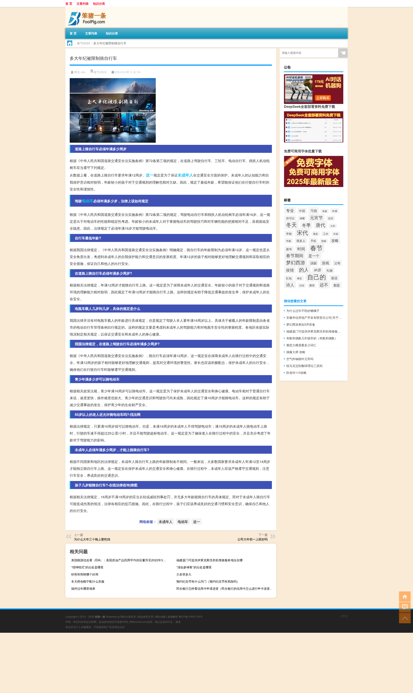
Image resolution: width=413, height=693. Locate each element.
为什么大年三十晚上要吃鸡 (92, 539)
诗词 (301, 285)
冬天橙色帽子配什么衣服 (87, 581)
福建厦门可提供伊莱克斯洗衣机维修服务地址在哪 (209, 560)
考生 (299, 278)
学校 (289, 234)
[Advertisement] (129, 663)
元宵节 (316, 218)
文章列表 (83, 3)
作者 (334, 211)
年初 (335, 233)
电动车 (87, 201)
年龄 (288, 241)
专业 (290, 210)
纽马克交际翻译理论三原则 (304, 366)
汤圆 (313, 263)
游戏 (325, 262)
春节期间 (294, 255)
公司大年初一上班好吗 (252, 539)
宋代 (302, 232)
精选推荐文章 (145, 616)
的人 (304, 269)
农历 (330, 218)
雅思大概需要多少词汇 (301, 345)
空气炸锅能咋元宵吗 (299, 359)
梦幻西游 (295, 262)
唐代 (320, 224)
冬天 (291, 224)
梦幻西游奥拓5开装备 (300, 324)
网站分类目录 (128, 616)
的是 (317, 270)
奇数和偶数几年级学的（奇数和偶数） (311, 338)
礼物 (330, 270)
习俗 (313, 210)
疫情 (290, 270)
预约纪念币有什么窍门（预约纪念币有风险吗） (208, 581)
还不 (324, 285)
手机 (313, 241)
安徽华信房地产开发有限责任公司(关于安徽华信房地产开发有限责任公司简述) (314, 317)
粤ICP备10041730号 (191, 616)
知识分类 (99, 3)
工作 (325, 233)
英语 (334, 277)
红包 (289, 278)
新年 (289, 249)
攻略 (335, 240)
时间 (301, 248)
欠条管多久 (183, 574)
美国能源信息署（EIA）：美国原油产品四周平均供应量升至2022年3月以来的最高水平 (120, 560)
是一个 (313, 255)
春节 (316, 247)
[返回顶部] (404, 618)
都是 (336, 285)
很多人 (300, 240)
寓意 (315, 233)
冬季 (306, 225)
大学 (332, 225)
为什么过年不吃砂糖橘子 (302, 310)
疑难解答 (173, 616)
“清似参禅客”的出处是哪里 (194, 567)
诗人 (290, 285)
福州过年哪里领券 (83, 588)
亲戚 (324, 211)
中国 (302, 211)
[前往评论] (404, 607)
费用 (311, 285)
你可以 (290, 218)
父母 (337, 263)
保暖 (302, 218)
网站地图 (160, 616)
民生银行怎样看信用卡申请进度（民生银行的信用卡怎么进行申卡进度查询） (225, 588)
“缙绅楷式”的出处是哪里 (87, 567)
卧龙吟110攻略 (296, 372)
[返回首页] (404, 596)
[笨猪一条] (88, 8)
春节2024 (83, 43)
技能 (323, 241)
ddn (83, 72)
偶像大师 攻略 (295, 352)
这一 (150, 175)
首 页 (68, 3)
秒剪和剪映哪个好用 (84, 574)
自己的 (316, 276)
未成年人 (185, 175)
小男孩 (344, 616)
